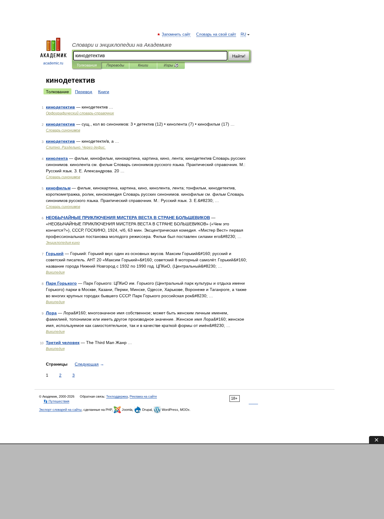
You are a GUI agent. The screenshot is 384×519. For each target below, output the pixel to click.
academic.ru (53, 63)
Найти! (238, 56)
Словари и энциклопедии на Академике (122, 45)
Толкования (86, 65)
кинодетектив (60, 107)
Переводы (115, 65)
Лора (51, 312)
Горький (55, 253)
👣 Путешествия (56, 401)
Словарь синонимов (63, 130)
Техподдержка (117, 396)
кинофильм (58, 187)
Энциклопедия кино (63, 243)
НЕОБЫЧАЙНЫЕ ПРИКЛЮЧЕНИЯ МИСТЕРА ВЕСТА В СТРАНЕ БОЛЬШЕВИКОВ (128, 217)
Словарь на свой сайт (216, 34)
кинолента (57, 158)
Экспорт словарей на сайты (60, 409)
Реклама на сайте (143, 396)
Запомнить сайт (176, 34)
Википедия (55, 272)
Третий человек (63, 342)
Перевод (83, 91)
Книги (143, 65)
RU (243, 34)
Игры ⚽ (171, 65)
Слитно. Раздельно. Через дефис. (76, 147)
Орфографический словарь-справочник (80, 113)
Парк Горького (61, 283)
